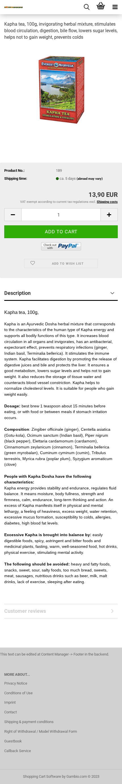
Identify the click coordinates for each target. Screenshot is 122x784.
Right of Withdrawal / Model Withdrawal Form (40, 731)
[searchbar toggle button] (86, 7)
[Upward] (106, 775)
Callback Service (17, 751)
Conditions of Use (18, 693)
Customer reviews (25, 611)
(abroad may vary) (90, 179)
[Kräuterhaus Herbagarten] (11, 7)
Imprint (10, 702)
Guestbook (13, 741)
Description (17, 293)
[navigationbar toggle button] (115, 7)
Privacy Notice (15, 683)
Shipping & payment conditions (29, 722)
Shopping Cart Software (42, 776)
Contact (10, 712)
